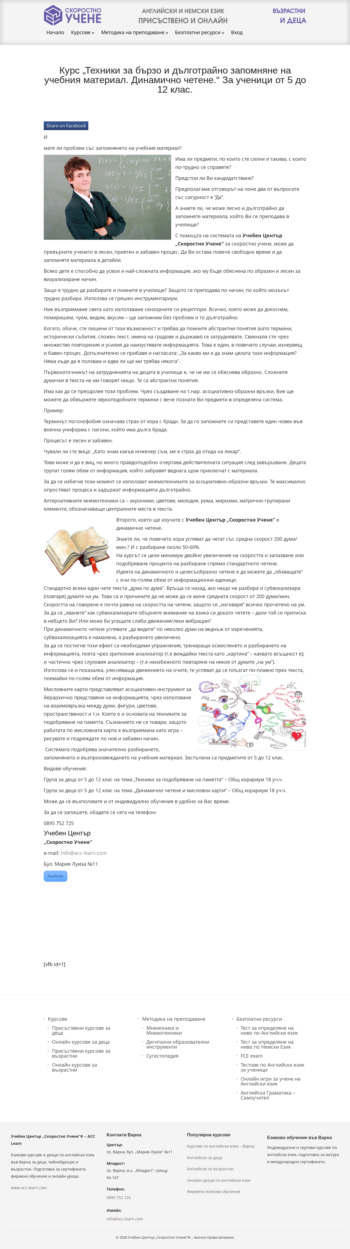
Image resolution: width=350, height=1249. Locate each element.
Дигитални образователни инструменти (177, 1044)
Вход (237, 33)
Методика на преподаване (134, 33)
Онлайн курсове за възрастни (74, 1067)
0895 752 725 (119, 1197)
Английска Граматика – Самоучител (268, 1095)
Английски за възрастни (210, 1168)
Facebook (55, 876)
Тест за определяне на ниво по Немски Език (267, 1044)
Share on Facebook (66, 126)
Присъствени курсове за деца (81, 1030)
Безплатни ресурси (199, 33)
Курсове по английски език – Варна (220, 1146)
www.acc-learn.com (29, 1187)
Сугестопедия (162, 1055)
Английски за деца (204, 1157)
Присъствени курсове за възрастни (81, 1053)
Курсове (82, 33)
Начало (55, 33)
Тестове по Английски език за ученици (272, 1067)
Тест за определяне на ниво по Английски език (269, 1030)
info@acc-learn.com (84, 853)
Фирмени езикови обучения (213, 1191)
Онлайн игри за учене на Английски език (271, 1081)
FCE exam (252, 1055)
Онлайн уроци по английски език (218, 1180)
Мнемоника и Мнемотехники (164, 1030)
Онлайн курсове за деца (81, 1042)
